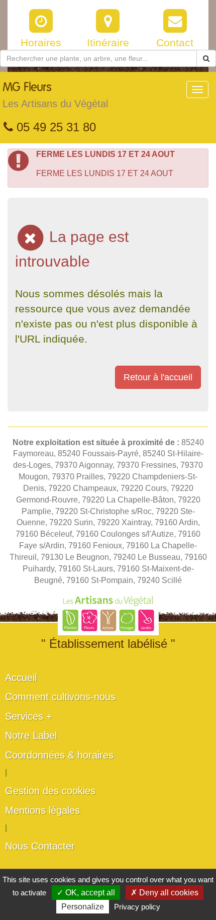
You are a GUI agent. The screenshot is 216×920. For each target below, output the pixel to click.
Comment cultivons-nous (60, 696)
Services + (28, 716)
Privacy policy (137, 906)
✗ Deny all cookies (164, 892)
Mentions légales (42, 810)
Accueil (21, 677)
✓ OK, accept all (86, 892)
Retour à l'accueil (158, 377)
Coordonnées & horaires (59, 755)
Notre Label (31, 735)
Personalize (82, 906)
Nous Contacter (40, 846)
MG (55, 95)
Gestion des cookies (50, 790)
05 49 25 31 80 (54, 127)
